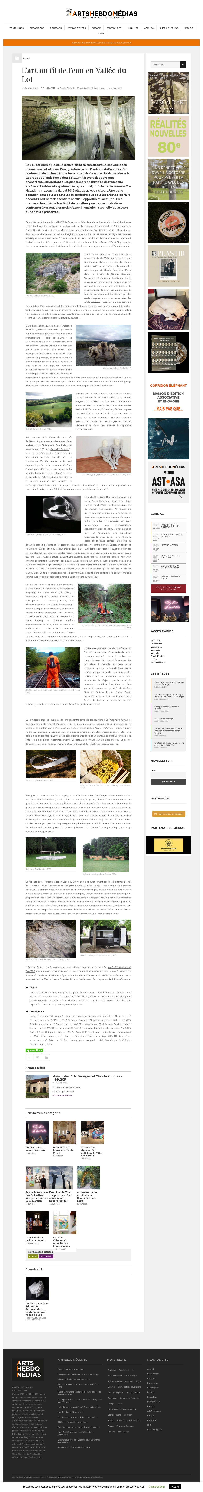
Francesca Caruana (125, 1426)
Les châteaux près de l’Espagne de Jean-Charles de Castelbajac (169, 695)
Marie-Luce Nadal (35, 325)
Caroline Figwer (31, 88)
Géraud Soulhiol (83, 88)
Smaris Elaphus (169, 28)
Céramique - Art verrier (130, 1398)
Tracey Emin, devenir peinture (36, 1148)
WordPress (55, 1477)
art (133, 1370)
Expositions (37, 28)
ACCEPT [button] (175, 1487)
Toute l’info (17, 28)
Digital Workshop (68, 1477)
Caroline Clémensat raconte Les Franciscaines (61, 1241)
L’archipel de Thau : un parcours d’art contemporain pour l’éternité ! (60, 1196)
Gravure (111, 1432)
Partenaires (114, 28)
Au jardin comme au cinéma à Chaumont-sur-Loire (87, 1196)
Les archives (156, 647)
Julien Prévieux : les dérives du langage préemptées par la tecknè (168, 730)
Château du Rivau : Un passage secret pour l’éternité (169, 744)
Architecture (124, 1370)
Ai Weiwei (112, 1370)
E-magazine (152, 1383)
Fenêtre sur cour (95, 1477)
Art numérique (131, 1376)
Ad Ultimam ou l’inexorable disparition (74, 1447)
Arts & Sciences (77, 28)
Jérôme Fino (66, 616)
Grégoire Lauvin (98, 88)
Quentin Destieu (59, 449)
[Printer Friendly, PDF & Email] (34, 1050)
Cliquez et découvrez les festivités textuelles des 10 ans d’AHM (101, 43)
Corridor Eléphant (115, 1393)
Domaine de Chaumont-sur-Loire (122, 1409)
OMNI (101, 33)
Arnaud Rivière (63, 620)
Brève (138, 1381)
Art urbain (128, 1381)
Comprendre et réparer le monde (166, 707)
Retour (26, 58)
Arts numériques (115, 1381)
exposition (127, 1415)
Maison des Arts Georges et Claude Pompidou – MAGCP (87, 1077)
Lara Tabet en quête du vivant (35, 1239)
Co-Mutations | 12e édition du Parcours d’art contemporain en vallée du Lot (37, 1309)
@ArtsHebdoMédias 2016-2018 (22, 1477)
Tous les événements (168, 588)
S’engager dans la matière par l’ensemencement (79, 1427)
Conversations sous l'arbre (129, 1387)
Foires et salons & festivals (128, 1421)
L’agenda (155, 653)
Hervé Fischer (123, 1432)
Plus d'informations (62, 1096)
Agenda (149, 28)
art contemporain (115, 1376)
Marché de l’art (153, 1402)
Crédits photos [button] (37, 1011)
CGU (149, 1425)
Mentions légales (158, 662)
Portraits (56, 28)
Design (111, 1404)
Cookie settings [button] (157, 1486)
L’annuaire (155, 650)
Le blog (154, 659)
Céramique (113, 1398)
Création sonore (133, 1393)
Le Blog (188, 28)
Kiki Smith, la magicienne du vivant (73, 1422)
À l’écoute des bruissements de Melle (63, 1150)
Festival (111, 1421)
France (111, 1426)
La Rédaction (156, 644)
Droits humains (114, 1415)
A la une (33, 1256)
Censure (111, 1387)
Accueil (150, 1369)
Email (153, 770)
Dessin (63, 88)
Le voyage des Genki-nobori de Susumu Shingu (169, 683)
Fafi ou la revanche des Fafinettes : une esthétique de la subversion (37, 1196)
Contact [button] (33, 987)
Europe (96, 28)
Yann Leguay (34, 620)
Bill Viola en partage (163, 718)
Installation (111, 88)
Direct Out (71, 88)
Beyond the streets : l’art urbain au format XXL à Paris (91, 1151)
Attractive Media (81, 1477)
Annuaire (132, 28)
